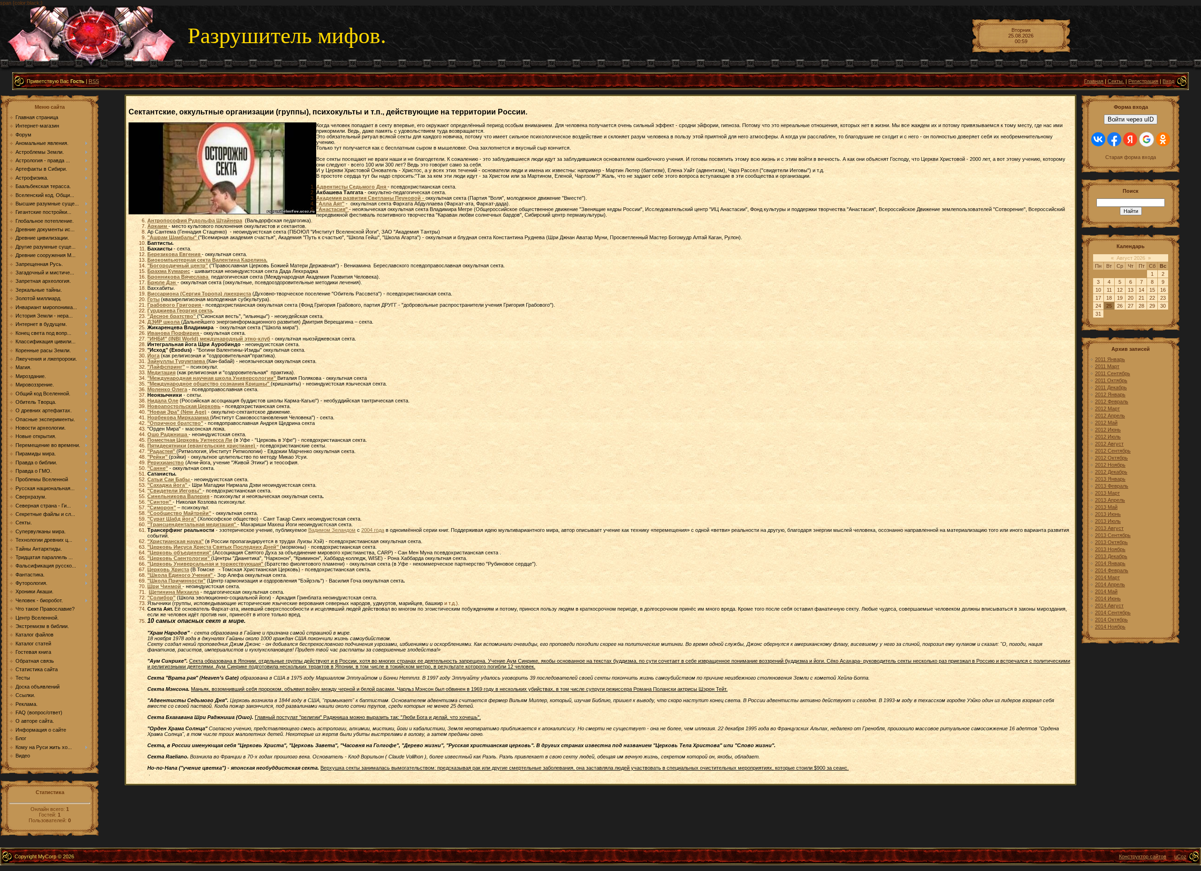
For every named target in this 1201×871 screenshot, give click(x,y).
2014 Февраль (1111, 570)
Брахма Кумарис (168, 271)
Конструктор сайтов (1142, 856)
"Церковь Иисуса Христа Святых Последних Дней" (213, 547)
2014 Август (1109, 605)
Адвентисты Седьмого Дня (352, 186)
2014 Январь (1110, 563)
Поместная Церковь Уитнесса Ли (189, 440)
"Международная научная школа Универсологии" (212, 378)
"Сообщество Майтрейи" (179, 513)
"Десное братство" (172, 316)
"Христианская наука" (175, 541)
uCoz (1180, 856)
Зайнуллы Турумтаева (176, 361)
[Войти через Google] (1146, 139)
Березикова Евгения (174, 254)
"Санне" (157, 468)
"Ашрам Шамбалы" (172, 237)
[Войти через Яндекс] (1130, 139)
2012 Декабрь (1111, 472)
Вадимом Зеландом (332, 530)
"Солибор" (161, 597)
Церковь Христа (168, 569)
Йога (153, 355)
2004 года (372, 530)
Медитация (161, 372)
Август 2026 (1131, 258)
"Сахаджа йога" (168, 485)
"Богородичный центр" (177, 265)
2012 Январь (1110, 394)
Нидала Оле (162, 400)
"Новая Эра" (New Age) (176, 412)
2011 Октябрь (1111, 380)
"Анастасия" (332, 209)
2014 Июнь (1108, 598)
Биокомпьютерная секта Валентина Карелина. (207, 260)
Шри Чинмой (164, 586)
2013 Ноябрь (1110, 549)
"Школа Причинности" (176, 580)
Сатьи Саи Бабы (169, 479)
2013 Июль (1108, 521)
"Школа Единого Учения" (180, 575)
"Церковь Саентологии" (179, 558)
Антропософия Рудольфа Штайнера (194, 220)
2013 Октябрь (1111, 542)
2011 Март (1107, 366)
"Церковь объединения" (180, 552)
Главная (1093, 81)
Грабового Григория (174, 305)
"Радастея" (161, 451)
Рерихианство (165, 462)
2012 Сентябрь (1113, 451)
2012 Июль (1108, 436)
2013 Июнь (1108, 514)
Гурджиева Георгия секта (179, 310)
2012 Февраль (1111, 401)
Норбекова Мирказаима (178, 417)
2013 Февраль (1111, 486)
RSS (94, 81)
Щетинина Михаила (174, 592)
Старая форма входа (1130, 157)
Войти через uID (1131, 119)
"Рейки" (158, 457)
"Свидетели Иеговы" (175, 490)
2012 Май (1106, 422)
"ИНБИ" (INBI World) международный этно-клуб (208, 338)
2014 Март (1107, 577)
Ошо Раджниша (168, 434)
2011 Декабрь (1111, 387)
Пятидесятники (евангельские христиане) (202, 445)
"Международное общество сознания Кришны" (209, 383)
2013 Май (1106, 507)
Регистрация (1143, 81)
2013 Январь (1110, 479)
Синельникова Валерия (178, 496)
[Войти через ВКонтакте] (1098, 139)
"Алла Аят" (330, 203)
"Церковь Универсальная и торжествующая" (206, 564)
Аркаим (157, 226)
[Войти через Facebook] (1114, 139)
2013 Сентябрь (1113, 535)
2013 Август (1109, 528)
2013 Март (1107, 493)
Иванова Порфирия (173, 333)
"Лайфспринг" (166, 367)
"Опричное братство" (175, 423)
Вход (1168, 81)
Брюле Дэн (162, 282)
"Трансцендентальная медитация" (192, 524)
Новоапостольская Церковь (183, 406)
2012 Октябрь (1111, 458)
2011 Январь (1110, 359)
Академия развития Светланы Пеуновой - (371, 198)
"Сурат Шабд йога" (171, 519)
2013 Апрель (1110, 500)
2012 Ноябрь (1110, 465)
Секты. (1116, 81)
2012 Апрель (1110, 415)
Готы (153, 299)
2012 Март (1107, 408)
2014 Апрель (1110, 584)
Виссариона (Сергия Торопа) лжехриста (199, 293)
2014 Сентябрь (1113, 612)
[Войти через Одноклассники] (1163, 139)
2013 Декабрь (1111, 556)
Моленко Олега (167, 389)
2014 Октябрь (1111, 619)
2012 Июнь (1108, 429)
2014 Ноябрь (1110, 626)
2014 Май (1106, 591)
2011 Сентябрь (1112, 373)
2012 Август (1109, 444)
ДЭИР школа (164, 322)
